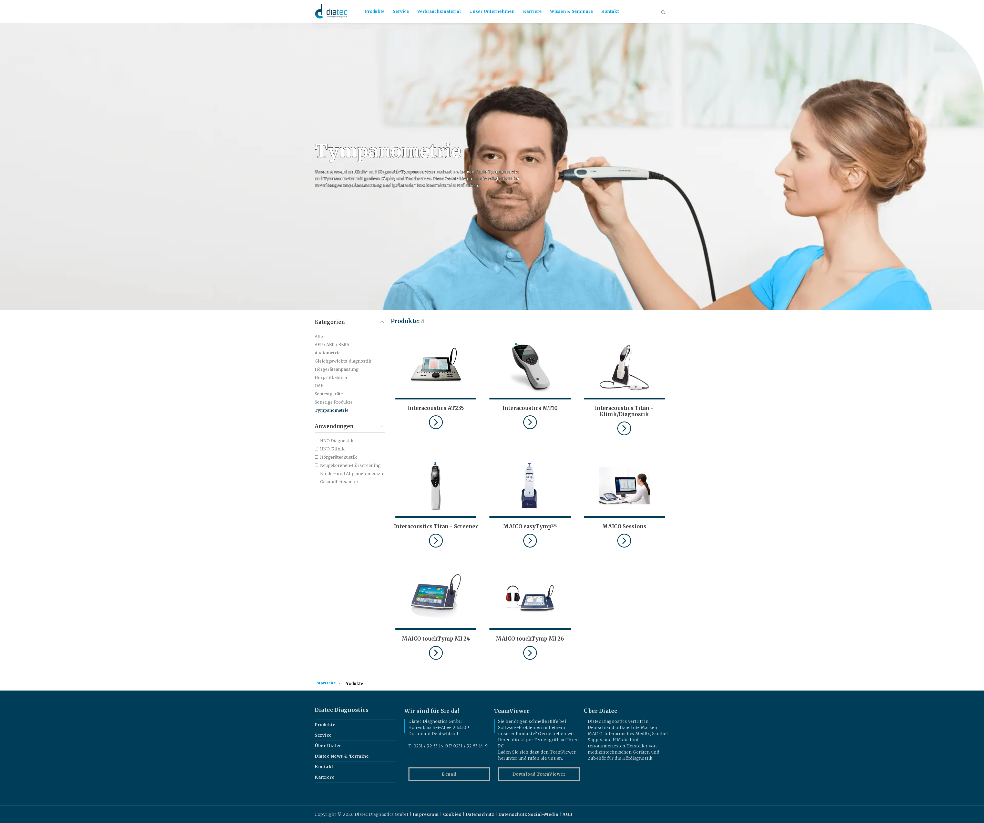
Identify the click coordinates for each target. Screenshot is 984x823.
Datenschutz (480, 814)
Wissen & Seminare (571, 11)
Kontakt (610, 11)
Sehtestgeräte (329, 393)
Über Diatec (328, 745)
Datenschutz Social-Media (528, 814)
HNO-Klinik (332, 448)
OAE (319, 385)
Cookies (452, 814)
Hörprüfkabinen (331, 377)
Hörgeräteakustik (338, 457)
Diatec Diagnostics (341, 710)
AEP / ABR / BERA (332, 344)
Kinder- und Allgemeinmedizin (352, 473)
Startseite (326, 683)
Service (401, 11)
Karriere (532, 11)
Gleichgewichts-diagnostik (343, 361)
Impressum (426, 814)
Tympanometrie (331, 410)
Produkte (375, 11)
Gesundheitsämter (339, 481)
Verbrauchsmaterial (439, 11)
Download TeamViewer (539, 774)
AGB (567, 814)
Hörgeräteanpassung (336, 369)
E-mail (449, 774)
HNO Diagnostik (337, 440)
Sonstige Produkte (334, 402)
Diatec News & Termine (342, 756)
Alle (319, 336)
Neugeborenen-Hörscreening (350, 465)
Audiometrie (328, 352)
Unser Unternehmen (492, 11)
